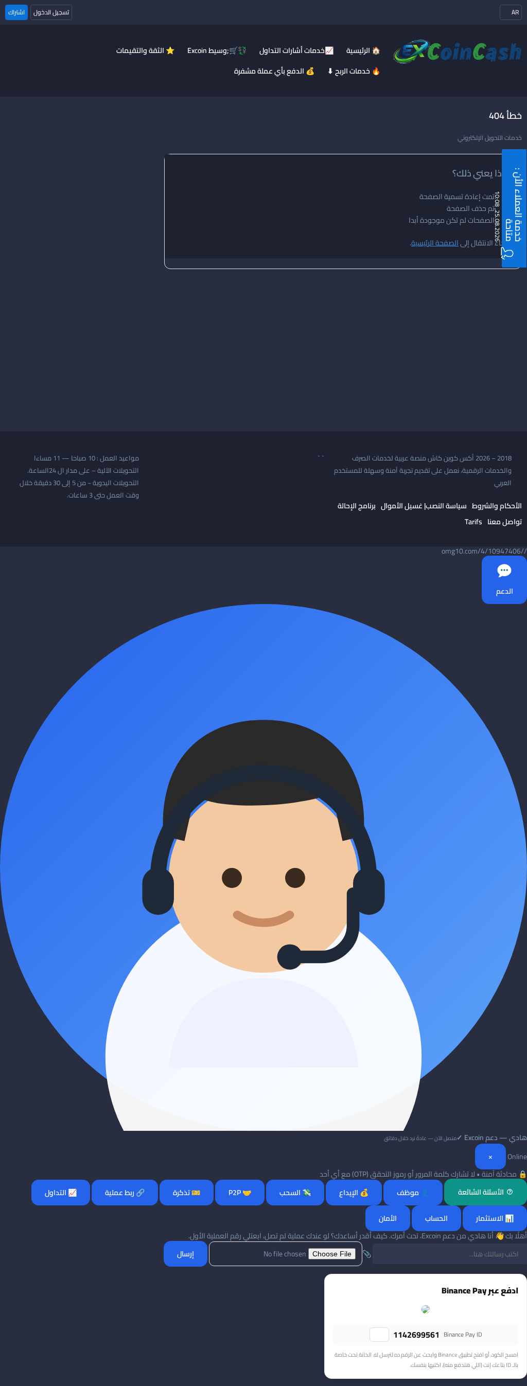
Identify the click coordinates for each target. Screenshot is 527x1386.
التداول (61, 1192)
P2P (240, 1192)
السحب (295, 1192)
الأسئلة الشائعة (481, 1192)
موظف (413, 1192)
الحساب (436, 1218)
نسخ (379, 1334)
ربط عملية (125, 1192)
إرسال (185, 1253)
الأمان (388, 1218)
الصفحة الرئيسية (435, 243)
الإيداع (353, 1192)
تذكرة (186, 1192)
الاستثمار (495, 1218)
